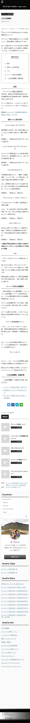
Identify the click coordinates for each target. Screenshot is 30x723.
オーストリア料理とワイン (19, 459)
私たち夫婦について (10, 711)
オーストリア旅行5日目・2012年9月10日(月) (14, 605)
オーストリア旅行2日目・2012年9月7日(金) (14, 594)
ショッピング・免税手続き (9, 635)
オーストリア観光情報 (8, 412)
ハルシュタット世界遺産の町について (12, 659)
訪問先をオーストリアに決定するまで (12, 584)
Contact (6, 713)
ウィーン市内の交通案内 (14, 74)
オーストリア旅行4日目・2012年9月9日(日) (14, 601)
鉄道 (8, 63)
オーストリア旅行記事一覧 (9, 569)
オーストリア (7, 499)
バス (8, 71)
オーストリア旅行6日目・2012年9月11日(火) (14, 608)
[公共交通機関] (17, 404)
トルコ (5, 512)
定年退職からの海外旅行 (15, 718)
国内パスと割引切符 (13, 67)
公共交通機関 (5, 628)
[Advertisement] (15, 685)
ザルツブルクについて (17, 448)
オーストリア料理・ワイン (9, 631)
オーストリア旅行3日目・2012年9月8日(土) (14, 598)
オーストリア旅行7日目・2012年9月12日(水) (14, 611)
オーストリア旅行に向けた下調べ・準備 (13, 587)
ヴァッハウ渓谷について (18, 424)
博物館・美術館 (6, 642)
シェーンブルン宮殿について (10, 649)
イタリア (5, 502)
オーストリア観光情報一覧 (9, 572)
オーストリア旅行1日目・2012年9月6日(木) (14, 591)
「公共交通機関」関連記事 (15, 78)
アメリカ (5, 506)
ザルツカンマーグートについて (10, 663)
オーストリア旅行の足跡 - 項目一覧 (15, 387)
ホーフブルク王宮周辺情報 (9, 645)
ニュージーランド (8, 509)
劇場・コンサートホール (8, 638)
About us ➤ (15, 557)
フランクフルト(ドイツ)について (11, 666)
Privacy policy (8, 714)
